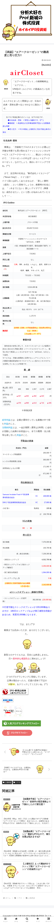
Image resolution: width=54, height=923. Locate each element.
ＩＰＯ (18, 782)
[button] (48, 550)
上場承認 (8, 782)
